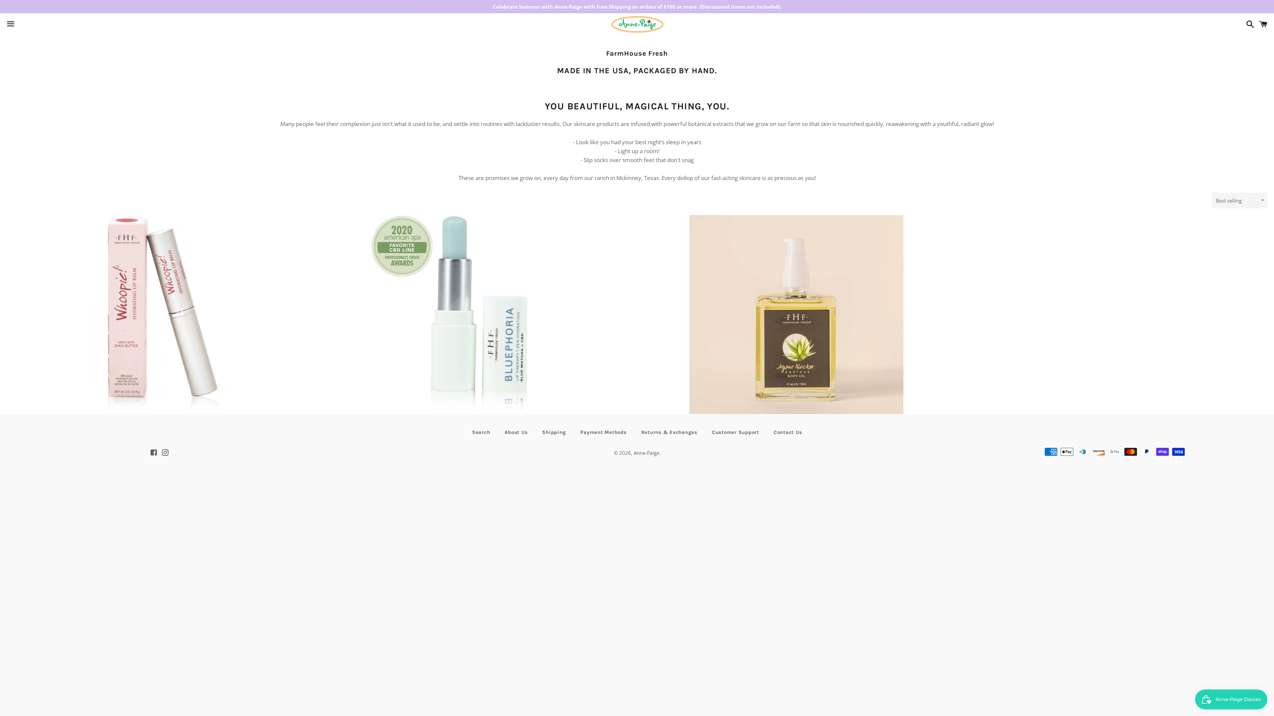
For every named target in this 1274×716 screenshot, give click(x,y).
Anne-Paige (646, 452)
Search (481, 432)
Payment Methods (603, 432)
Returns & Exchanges (669, 432)
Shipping (554, 432)
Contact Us (788, 432)
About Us (516, 432)
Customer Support (735, 432)
